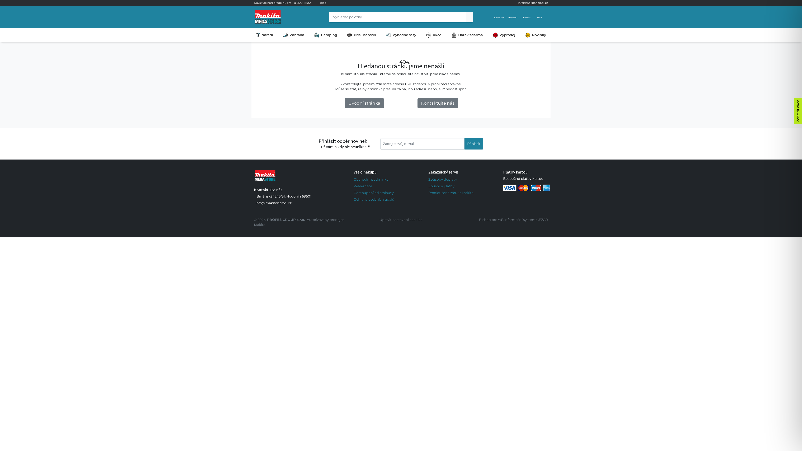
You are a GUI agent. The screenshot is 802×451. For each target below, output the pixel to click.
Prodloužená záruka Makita (450, 193)
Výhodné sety (404, 35)
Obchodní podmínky (371, 179)
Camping (329, 35)
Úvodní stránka (364, 103)
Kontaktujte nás (437, 103)
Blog (323, 2)
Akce (437, 35)
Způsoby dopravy (442, 179)
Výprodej (507, 35)
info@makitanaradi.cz (533, 2)
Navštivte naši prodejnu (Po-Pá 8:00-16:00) (283, 2)
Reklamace (363, 186)
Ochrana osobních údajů (374, 199)
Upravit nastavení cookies (400, 220)
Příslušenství (365, 35)
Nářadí (267, 35)
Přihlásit (474, 144)
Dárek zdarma (470, 35)
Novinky (539, 35)
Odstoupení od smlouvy (374, 193)
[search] (469, 17)
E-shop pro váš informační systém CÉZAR (513, 220)
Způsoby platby (441, 186)
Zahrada (297, 35)
